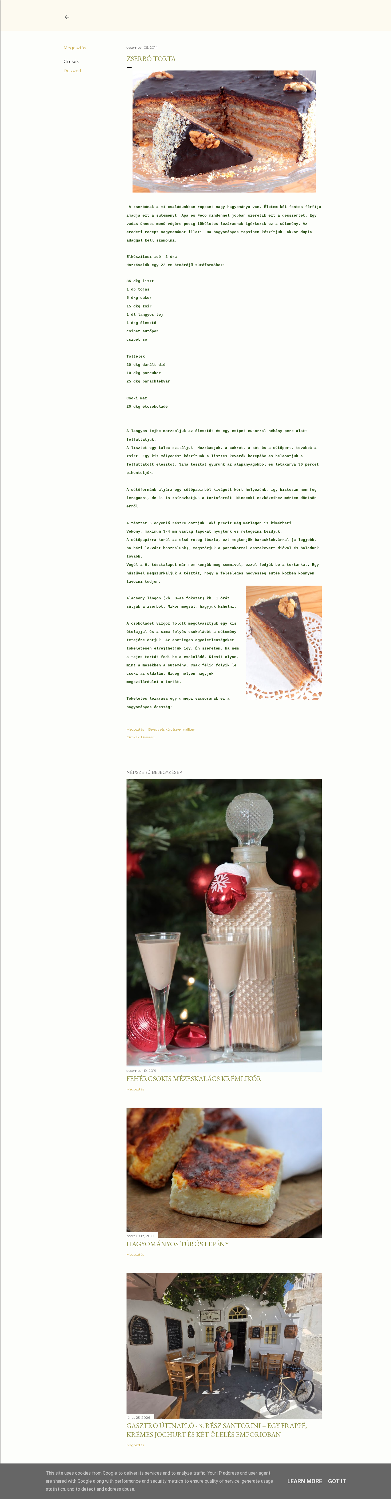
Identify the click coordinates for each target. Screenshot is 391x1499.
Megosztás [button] (75, 47)
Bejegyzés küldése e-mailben (171, 729)
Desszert (73, 70)
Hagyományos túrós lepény (178, 1243)
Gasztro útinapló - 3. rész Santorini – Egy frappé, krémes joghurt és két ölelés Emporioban (217, 1430)
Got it (337, 1481)
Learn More (304, 1481)
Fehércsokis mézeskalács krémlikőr (194, 1078)
